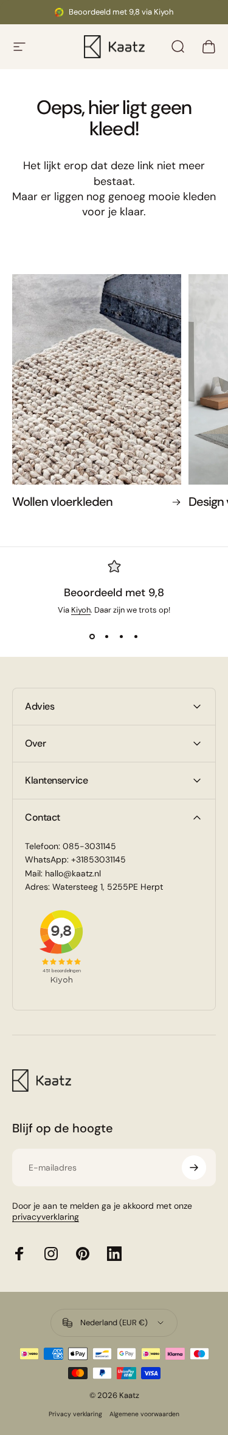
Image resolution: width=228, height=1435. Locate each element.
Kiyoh (81, 610)
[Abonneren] (194, 1167)
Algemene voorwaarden (144, 1414)
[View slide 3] (121, 637)
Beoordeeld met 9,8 (114, 592)
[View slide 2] (107, 637)
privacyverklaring (45, 1216)
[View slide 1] (92, 637)
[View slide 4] (136, 637)
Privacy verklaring (75, 1414)
